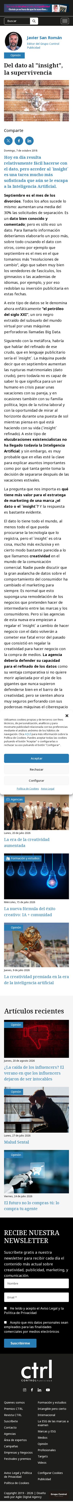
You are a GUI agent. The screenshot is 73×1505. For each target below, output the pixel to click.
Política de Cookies (28, 788)
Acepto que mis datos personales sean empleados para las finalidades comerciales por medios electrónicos (36, 1327)
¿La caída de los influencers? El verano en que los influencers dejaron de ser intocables (34, 1073)
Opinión (43, 1444)
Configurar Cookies (50, 1473)
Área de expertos (15, 1440)
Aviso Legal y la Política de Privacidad (34, 1310)
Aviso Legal (47, 788)
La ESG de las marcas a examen (53, 1423)
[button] (67, 715)
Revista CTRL (13, 1415)
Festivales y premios (17, 1459)
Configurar (36, 780)
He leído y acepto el (34, 1310)
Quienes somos (14, 1402)
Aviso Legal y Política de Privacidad (18, 1475)
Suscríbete (11, 1421)
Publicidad (44, 1479)
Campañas (11, 1446)
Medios (42, 1437)
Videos (42, 1462)
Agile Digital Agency (29, 1497)
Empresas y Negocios (18, 1452)
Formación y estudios (52, 1402)
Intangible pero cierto (52, 1409)
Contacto (10, 1427)
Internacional (46, 1415)
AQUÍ (28, 734)
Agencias (10, 1434)
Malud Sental (16, 1142)
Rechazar (36, 769)
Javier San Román (44, 37)
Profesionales (47, 1450)
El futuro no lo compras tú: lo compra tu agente (31, 1205)
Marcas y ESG (47, 1431)
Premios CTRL (13, 1409)
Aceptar (36, 758)
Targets (43, 1456)
